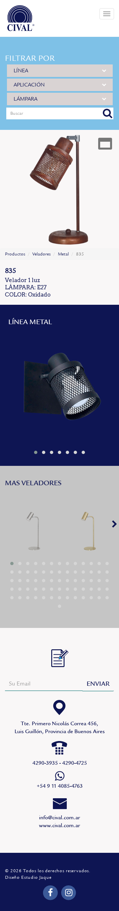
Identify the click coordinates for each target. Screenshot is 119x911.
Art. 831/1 (59, 388)
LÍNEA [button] (21, 70)
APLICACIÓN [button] (29, 85)
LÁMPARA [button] (25, 99)
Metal (63, 254)
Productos (15, 254)
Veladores (41, 254)
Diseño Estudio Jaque (28, 877)
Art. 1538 (32, 530)
